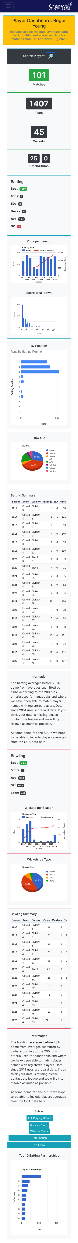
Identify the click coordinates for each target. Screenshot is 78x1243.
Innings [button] (47, 501)
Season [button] (16, 501)
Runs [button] (63, 501)
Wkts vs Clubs (39, 1131)
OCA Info (39, 1145)
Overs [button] (46, 920)
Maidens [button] (57, 920)
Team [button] (26, 501)
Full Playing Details (39, 1118)
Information (40, 1137)
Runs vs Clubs (39, 1125)
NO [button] (56, 501)
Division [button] (36, 501)
